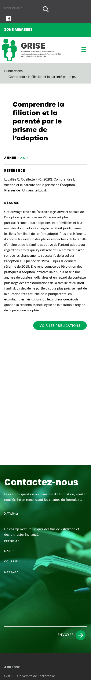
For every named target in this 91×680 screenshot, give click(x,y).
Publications (13, 70)
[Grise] (31, 50)
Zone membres (18, 29)
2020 (24, 157)
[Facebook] (45, 18)
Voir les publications (60, 325)
